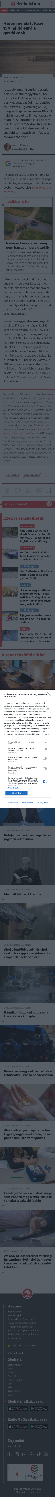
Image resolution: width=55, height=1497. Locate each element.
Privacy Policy (42, 803)
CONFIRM (16, 793)
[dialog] (27, 748)
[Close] (49, 694)
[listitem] (27, 743)
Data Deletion (12, 803)
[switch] (45, 749)
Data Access (27, 803)
